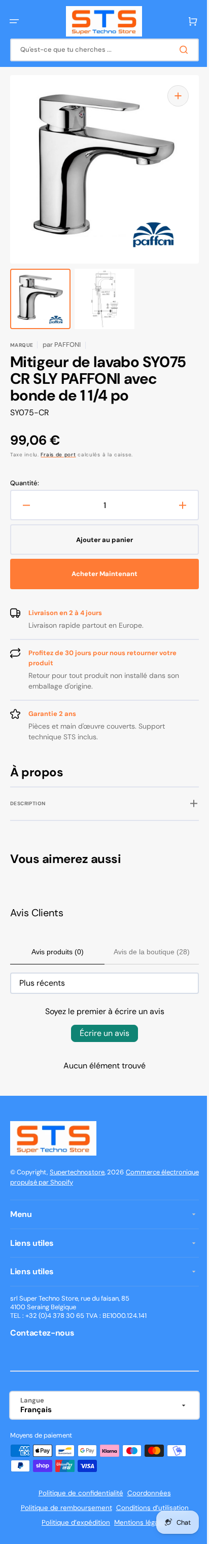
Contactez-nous (42, 1332)
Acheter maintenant (101, 573)
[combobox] (100, 50)
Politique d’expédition (72, 1522)
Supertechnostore (77, 1172)
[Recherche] (178, 50)
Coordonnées (145, 1493)
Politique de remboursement (62, 1507)
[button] (14, 21)
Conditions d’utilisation (148, 1507)
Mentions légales (137, 1522)
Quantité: (24, 483)
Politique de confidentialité (76, 1493)
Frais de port (58, 454)
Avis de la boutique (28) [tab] (146, 952)
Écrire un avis (101, 1033)
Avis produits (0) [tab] (55, 952)
